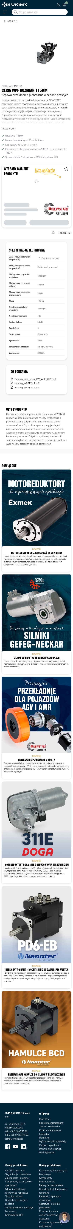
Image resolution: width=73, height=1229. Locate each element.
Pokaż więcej (8, 128)
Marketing (44, 1137)
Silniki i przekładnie (15, 1189)
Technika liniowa (13, 1196)
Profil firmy (44, 1119)
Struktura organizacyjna (51, 1122)
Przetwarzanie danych (50, 1148)
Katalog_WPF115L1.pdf (27, 383)
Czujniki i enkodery (14, 1170)
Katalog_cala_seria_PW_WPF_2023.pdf (35, 379)
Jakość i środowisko (49, 1126)
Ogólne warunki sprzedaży (52, 1141)
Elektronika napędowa (16, 1192)
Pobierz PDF (65, 232)
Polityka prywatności (49, 1145)
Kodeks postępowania (50, 1130)
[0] (64, 4)
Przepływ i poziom (48, 1211)
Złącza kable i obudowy (17, 1177)
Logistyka (44, 1134)
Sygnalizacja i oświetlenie (18, 1174)
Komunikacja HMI (14, 1214)
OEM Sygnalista (47, 1152)
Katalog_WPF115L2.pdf (27, 387)
